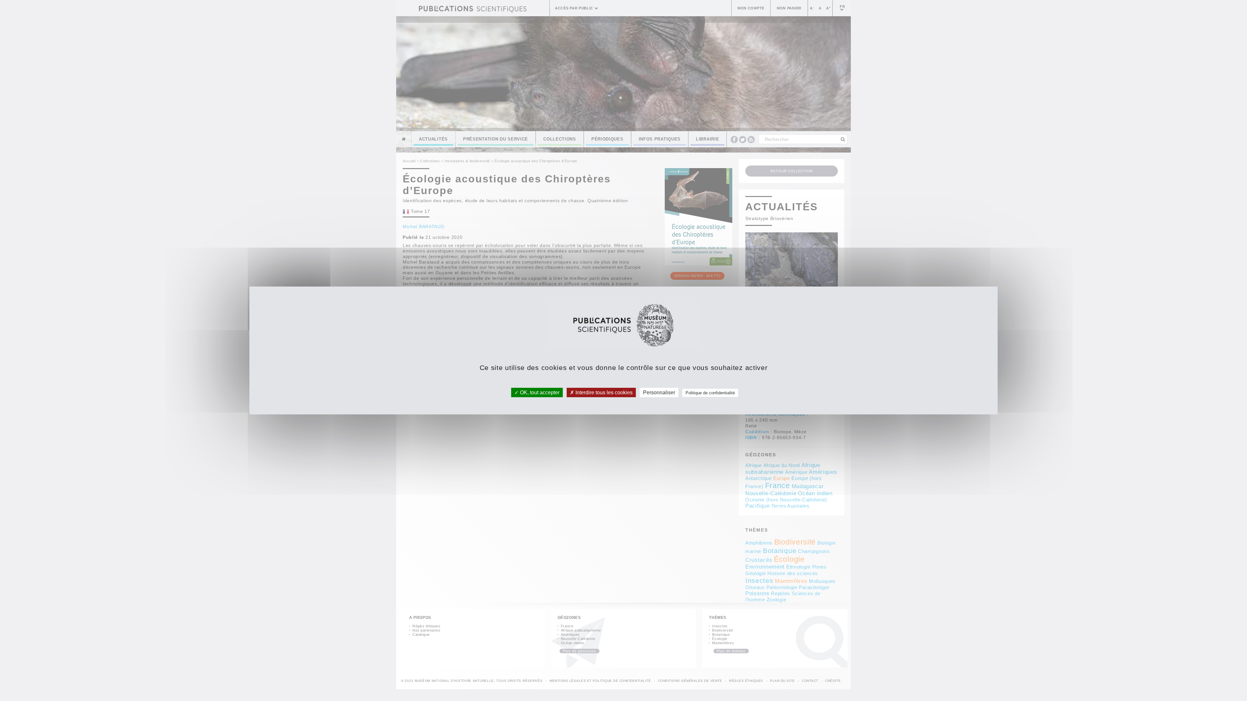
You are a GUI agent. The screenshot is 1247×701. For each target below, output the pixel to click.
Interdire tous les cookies (603, 392)
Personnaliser (659, 392)
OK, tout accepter (539, 392)
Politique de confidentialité (710, 392)
